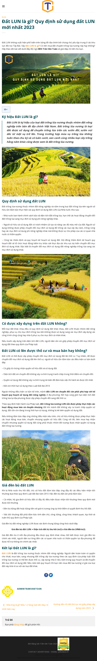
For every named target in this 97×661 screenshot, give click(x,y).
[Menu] (3, 6)
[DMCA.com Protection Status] (63, 644)
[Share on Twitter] (51, 575)
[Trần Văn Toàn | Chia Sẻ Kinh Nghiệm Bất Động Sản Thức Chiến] (48, 6)
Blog (4, 17)
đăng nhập (19, 624)
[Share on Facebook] (46, 575)
